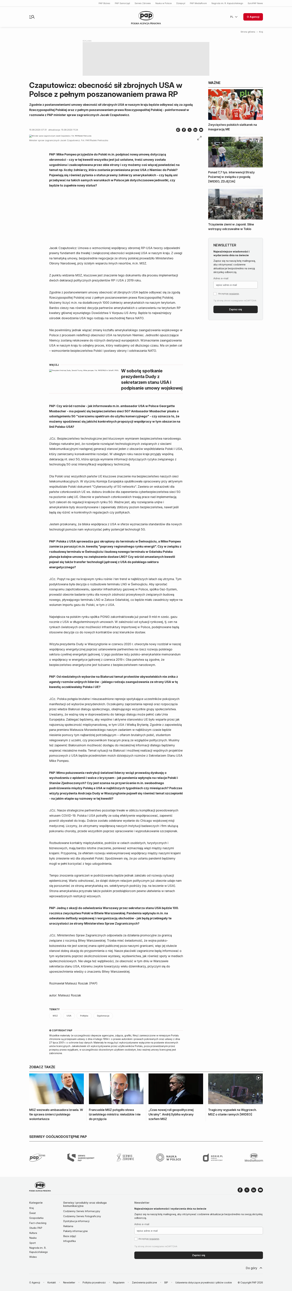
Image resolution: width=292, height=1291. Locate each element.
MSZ (55, 1015)
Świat (32, 1213)
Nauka (32, 1237)
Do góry (251, 1268)
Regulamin (119, 1282)
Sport (32, 1242)
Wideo (33, 1256)
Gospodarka (36, 1218)
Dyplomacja (103, 1015)
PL (231, 16)
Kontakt (51, 1282)
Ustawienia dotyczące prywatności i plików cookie (203, 1282)
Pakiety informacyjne (75, 1231)
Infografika (69, 1241)
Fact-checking (37, 1223)
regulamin (234, 293)
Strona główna (248, 32)
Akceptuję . (228, 293)
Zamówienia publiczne (144, 1282)
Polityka (84, 1015)
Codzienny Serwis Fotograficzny (82, 1216)
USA (69, 1015)
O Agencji (253, 16)
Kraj (261, 32)
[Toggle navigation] (32, 17)
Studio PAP (35, 1227)
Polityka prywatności (94, 1282)
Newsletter (69, 1282)
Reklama (68, 1226)
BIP (166, 1282)
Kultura (33, 1233)
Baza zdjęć (69, 1236)
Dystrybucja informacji (76, 1221)
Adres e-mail (220, 278)
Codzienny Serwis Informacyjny (81, 1211)
